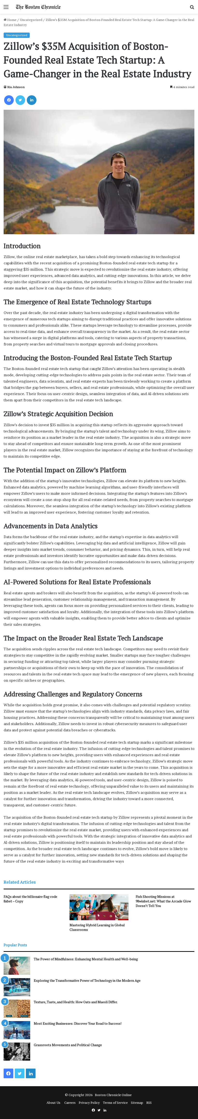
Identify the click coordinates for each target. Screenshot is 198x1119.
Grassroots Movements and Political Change (68, 1045)
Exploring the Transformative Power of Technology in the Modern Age (87, 980)
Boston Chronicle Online (113, 1095)
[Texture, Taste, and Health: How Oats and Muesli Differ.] (17, 1009)
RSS (149, 1103)
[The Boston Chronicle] (39, 6)
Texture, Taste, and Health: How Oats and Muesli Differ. (76, 1002)
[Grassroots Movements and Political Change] (17, 1052)
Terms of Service (115, 1103)
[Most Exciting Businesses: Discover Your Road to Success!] (17, 1030)
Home (11, 20)
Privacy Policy (89, 1103)
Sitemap (137, 1103)
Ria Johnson (16, 87)
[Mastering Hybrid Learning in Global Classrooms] (99, 907)
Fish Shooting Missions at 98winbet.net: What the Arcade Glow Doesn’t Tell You (163, 901)
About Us (54, 1103)
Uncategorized (31, 20)
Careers (70, 1103)
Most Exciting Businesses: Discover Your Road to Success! (77, 1023)
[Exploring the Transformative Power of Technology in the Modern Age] (17, 987)
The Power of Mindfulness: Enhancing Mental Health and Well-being (86, 959)
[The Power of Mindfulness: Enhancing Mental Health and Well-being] (17, 966)
